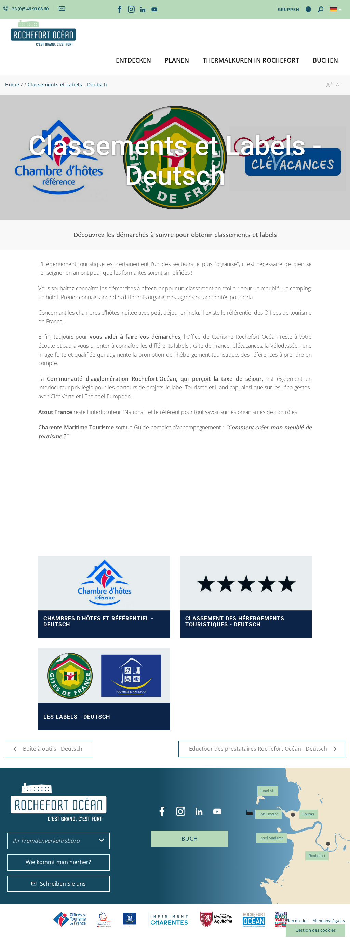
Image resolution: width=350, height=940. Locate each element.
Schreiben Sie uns (63, 883)
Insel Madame (272, 838)
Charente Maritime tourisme (169, 919)
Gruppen (288, 9)
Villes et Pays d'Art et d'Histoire (281, 919)
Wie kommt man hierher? (58, 862)
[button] (133, 60)
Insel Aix (267, 791)
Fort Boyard (268, 814)
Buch (189, 838)
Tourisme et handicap (129, 919)
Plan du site (297, 920)
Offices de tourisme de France (69, 919)
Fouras (308, 814)
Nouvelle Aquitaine (216, 919)
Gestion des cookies (315, 930)
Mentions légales (328, 920)
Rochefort (317, 856)
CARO (254, 919)
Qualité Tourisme (104, 919)
